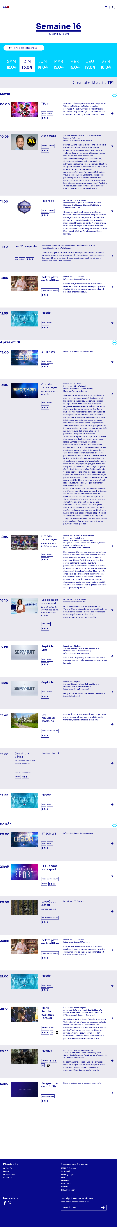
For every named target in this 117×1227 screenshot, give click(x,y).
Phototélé (65, 1171)
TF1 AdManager (68, 1190)
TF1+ (63, 1177)
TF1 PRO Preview (68, 1168)
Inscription (69, 1207)
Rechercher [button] (112, 7)
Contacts (7, 1177)
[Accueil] (7, 7)
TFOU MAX (66, 1184)
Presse (6, 1171)
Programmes (9, 1174)
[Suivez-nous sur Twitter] (10, 1203)
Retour (25, 48)
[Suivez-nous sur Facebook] (5, 1203)
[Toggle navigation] (106, 7)
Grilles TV (7, 1168)
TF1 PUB (64, 1187)
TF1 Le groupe (67, 1174)
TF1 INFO (65, 1180)
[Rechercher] (112, 7)
